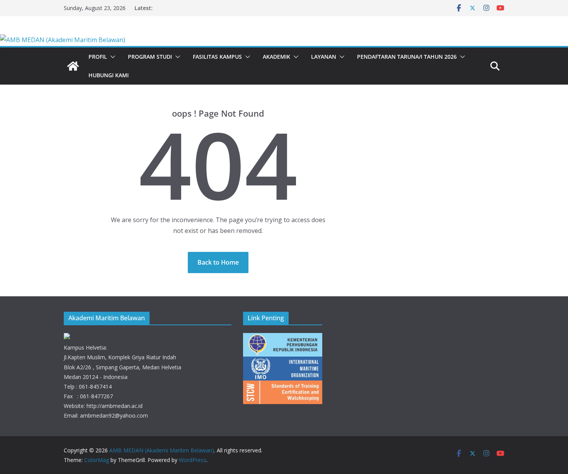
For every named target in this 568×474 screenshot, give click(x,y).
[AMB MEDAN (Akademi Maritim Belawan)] (62, 40)
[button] (111, 56)
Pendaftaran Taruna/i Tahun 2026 (407, 56)
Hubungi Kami (108, 75)
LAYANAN (323, 56)
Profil (97, 56)
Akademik (276, 56)
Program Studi (150, 56)
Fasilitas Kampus (217, 56)
